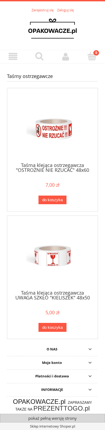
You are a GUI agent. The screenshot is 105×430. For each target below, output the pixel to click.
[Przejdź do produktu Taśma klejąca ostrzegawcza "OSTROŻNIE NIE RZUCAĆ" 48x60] (52, 127)
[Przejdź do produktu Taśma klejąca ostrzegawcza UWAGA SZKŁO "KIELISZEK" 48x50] (52, 254)
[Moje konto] (65, 56)
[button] (13, 56)
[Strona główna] (52, 28)
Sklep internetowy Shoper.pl (52, 426)
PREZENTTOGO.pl (61, 408)
